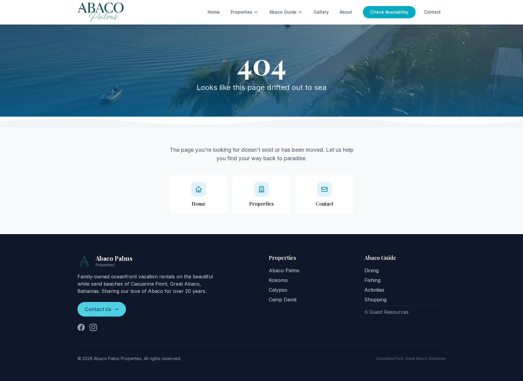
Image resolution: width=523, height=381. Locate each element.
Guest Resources (389, 312)
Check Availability (389, 12)
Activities (374, 290)
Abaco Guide (283, 12)
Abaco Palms (284, 270)
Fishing (372, 280)
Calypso (278, 290)
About (346, 12)
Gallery (321, 12)
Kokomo (278, 280)
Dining (371, 270)
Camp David (282, 300)
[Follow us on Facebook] (81, 327)
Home (214, 12)
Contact (432, 12)
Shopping (375, 300)
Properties (241, 12)
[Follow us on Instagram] (93, 327)
